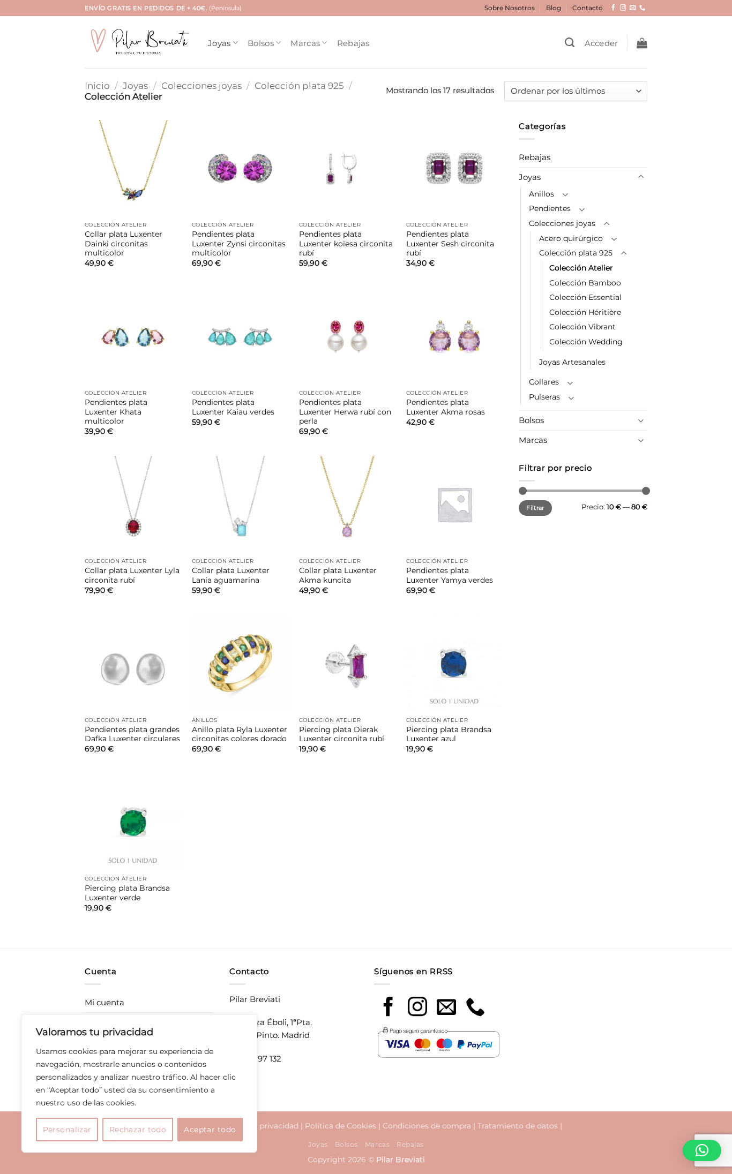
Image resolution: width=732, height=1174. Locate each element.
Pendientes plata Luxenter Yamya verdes (449, 575)
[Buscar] (569, 43)
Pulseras (544, 397)
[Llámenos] (642, 8)
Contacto (587, 8)
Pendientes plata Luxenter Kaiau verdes (233, 407)
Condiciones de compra (427, 1126)
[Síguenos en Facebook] (613, 8)
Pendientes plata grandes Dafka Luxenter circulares (132, 734)
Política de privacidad (258, 1126)
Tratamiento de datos (517, 1126)
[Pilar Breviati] (138, 42)
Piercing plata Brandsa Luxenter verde (127, 893)
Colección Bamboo (585, 283)
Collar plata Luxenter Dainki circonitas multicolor (123, 243)
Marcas (305, 43)
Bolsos (261, 43)
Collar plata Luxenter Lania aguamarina (231, 575)
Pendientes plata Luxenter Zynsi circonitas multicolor (239, 243)
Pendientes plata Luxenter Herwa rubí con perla (345, 411)
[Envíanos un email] (633, 8)
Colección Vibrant (582, 326)
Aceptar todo (210, 1129)
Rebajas (353, 43)
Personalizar (67, 1129)
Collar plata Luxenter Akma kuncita (338, 575)
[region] (139, 1083)
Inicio (97, 85)
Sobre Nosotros (509, 8)
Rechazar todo (137, 1129)
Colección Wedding (586, 341)
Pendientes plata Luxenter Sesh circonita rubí (450, 243)
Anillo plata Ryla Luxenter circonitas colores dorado (239, 734)
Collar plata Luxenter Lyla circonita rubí (132, 575)
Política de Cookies (340, 1126)
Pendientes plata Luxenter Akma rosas (445, 407)
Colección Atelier (581, 268)
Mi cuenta (104, 1002)
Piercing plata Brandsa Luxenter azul (448, 734)
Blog (553, 8)
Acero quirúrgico (571, 238)
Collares (544, 382)
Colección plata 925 (299, 85)
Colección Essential (585, 297)
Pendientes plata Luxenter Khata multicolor (116, 411)
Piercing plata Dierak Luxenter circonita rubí (341, 734)
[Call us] (475, 1008)
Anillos (541, 194)
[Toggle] (640, 177)
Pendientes (550, 208)
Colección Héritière (585, 312)
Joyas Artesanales (572, 362)
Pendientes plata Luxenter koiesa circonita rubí (346, 243)
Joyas (219, 43)
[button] (601, 43)
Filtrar (535, 507)
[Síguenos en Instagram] (623, 8)
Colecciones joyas (201, 85)
